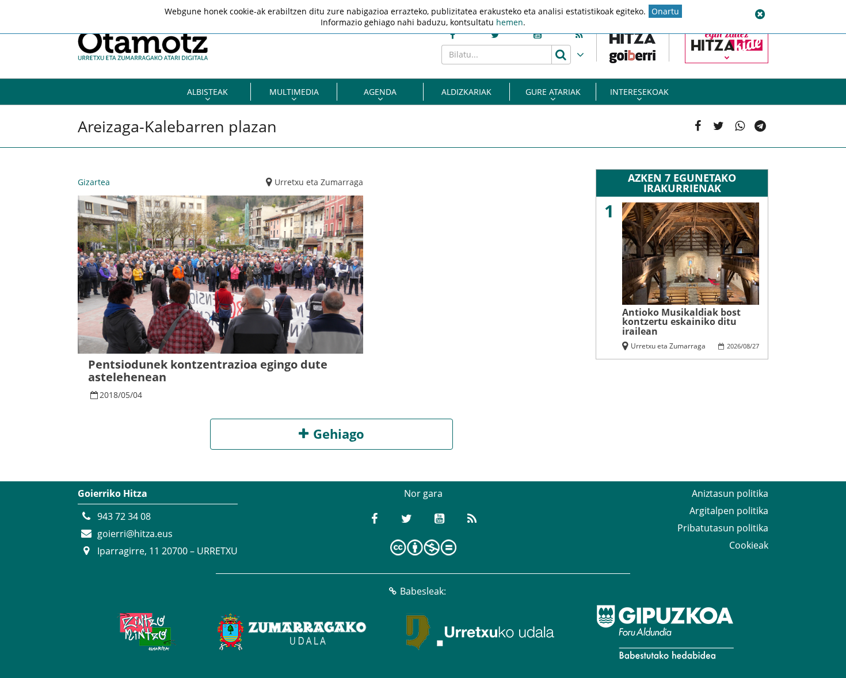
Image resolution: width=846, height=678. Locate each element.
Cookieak (748, 545)
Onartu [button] (665, 11)
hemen (509, 22)
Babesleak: (423, 591)
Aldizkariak (466, 91)
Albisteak (207, 91)
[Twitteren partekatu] (718, 126)
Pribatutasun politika (722, 528)
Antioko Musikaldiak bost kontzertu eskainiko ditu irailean (681, 322)
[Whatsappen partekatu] (740, 126)
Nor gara (423, 493)
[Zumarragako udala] (292, 631)
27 (755, 346)
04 (137, 394)
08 (746, 346)
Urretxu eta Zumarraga (319, 182)
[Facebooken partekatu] (698, 126)
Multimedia (294, 91)
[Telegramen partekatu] (760, 126)
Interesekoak (639, 91)
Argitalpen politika (728, 510)
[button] (759, 14)
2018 (109, 394)
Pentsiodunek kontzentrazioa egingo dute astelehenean (207, 371)
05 (125, 394)
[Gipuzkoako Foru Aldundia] (664, 631)
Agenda (380, 91)
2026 (734, 346)
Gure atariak (553, 91)
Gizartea (94, 182)
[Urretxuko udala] (480, 631)
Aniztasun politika (730, 493)
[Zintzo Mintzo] (145, 631)
